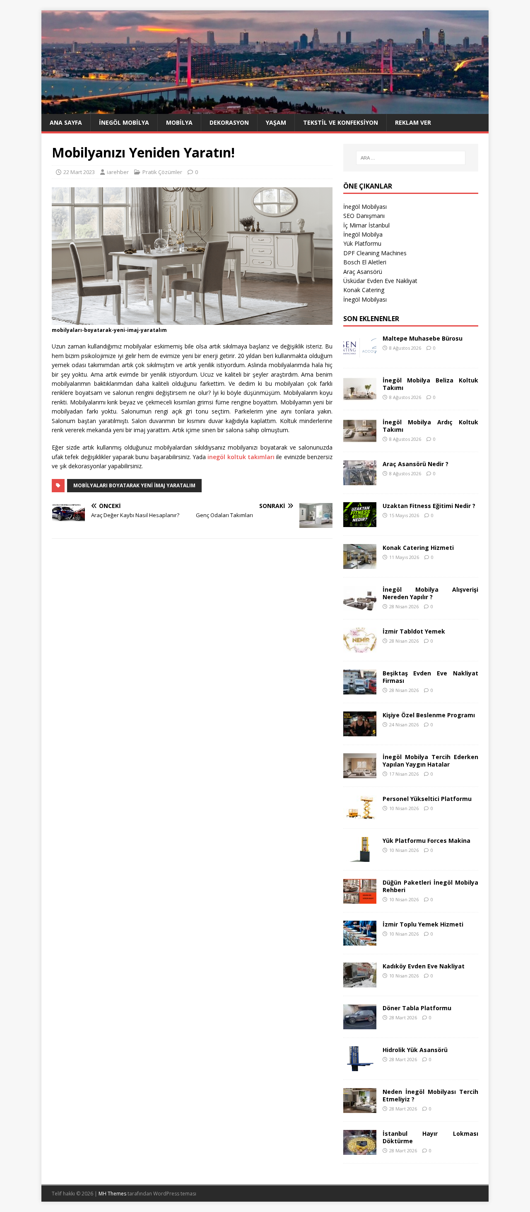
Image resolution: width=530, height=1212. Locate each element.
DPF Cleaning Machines (375, 253)
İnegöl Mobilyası (365, 206)
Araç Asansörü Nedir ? (415, 464)
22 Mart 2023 (79, 172)
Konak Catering (363, 290)
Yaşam (276, 122)
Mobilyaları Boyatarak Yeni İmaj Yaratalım (134, 485)
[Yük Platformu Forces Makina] (359, 857)
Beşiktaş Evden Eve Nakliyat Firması (430, 677)
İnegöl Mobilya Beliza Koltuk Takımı (430, 384)
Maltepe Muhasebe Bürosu (423, 338)
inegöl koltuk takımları (241, 457)
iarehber (118, 172)
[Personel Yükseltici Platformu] (359, 815)
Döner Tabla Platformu (417, 1008)
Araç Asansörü (362, 272)
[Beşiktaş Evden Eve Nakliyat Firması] (359, 689)
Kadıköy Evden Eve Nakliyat (424, 966)
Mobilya (179, 122)
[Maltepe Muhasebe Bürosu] (359, 354)
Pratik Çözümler (162, 172)
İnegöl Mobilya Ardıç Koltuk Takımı (430, 425)
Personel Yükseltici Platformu (427, 799)
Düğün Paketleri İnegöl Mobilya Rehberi (430, 886)
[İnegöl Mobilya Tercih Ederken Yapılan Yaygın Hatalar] (359, 773)
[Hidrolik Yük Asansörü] (359, 1066)
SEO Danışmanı (364, 216)
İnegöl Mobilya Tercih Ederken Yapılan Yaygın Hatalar (430, 760)
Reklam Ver (413, 122)
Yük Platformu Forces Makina (426, 840)
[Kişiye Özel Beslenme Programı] (359, 731)
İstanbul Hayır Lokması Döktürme (430, 1137)
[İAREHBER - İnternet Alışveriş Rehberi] (265, 109)
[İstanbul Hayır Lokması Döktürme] (359, 1150)
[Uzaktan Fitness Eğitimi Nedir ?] (359, 522)
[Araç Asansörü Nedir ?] (359, 480)
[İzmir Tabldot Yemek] (359, 647)
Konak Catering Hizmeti (418, 548)
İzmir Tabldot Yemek (414, 631)
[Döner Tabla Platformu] (359, 1024)
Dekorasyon (229, 122)
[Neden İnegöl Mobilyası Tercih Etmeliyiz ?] (359, 1108)
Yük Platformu (362, 243)
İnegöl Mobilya (124, 122)
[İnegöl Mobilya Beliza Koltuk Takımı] (359, 396)
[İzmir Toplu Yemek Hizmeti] (359, 940)
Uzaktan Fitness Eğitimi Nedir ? (429, 506)
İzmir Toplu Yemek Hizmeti (423, 924)
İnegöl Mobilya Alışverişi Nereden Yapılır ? (430, 593)
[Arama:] (411, 158)
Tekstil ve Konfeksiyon (340, 122)
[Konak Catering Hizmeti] (359, 564)
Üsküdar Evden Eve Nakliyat (380, 281)
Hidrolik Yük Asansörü (415, 1050)
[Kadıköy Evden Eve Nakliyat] (359, 982)
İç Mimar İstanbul (366, 225)
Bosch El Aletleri (364, 262)
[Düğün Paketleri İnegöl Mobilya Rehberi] (359, 898)
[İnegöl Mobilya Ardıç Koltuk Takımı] (359, 438)
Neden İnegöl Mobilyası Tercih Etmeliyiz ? (430, 1095)
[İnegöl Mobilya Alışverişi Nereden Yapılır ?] (359, 606)
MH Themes (112, 1193)
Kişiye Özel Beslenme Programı (429, 715)
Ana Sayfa (66, 122)
